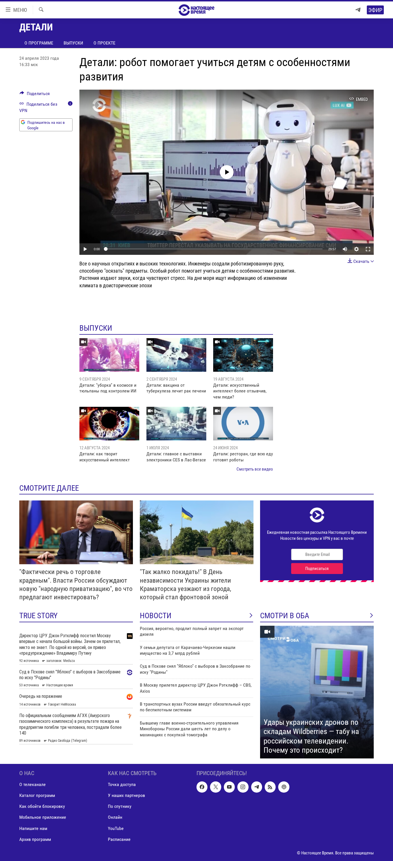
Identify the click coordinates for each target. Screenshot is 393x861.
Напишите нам (33, 828)
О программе (38, 43)
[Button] (35, 95)
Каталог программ (37, 795)
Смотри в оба (284, 615)
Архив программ (35, 839)
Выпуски (73, 43)
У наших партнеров (126, 795)
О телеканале (32, 784)
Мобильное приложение (42, 817)
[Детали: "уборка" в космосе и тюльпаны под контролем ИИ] (109, 355)
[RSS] (270, 786)
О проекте (104, 43)
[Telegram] (358, 9)
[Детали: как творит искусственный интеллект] (109, 423)
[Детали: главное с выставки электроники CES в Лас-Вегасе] (176, 423)
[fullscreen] (368, 249)
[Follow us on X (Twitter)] (215, 786)
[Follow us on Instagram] (242, 786)
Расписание (119, 839)
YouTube (116, 828)
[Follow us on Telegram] (256, 786)
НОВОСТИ (155, 615)
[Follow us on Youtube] (229, 786)
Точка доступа (122, 784)
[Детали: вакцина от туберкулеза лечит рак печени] (176, 355)
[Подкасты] (283, 786)
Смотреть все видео (254, 469)
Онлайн (115, 817)
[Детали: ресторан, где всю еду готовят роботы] (243, 423)
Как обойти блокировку (42, 806)
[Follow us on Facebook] (202, 786)
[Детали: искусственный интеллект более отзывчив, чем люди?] (243, 355)
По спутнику (119, 806)
